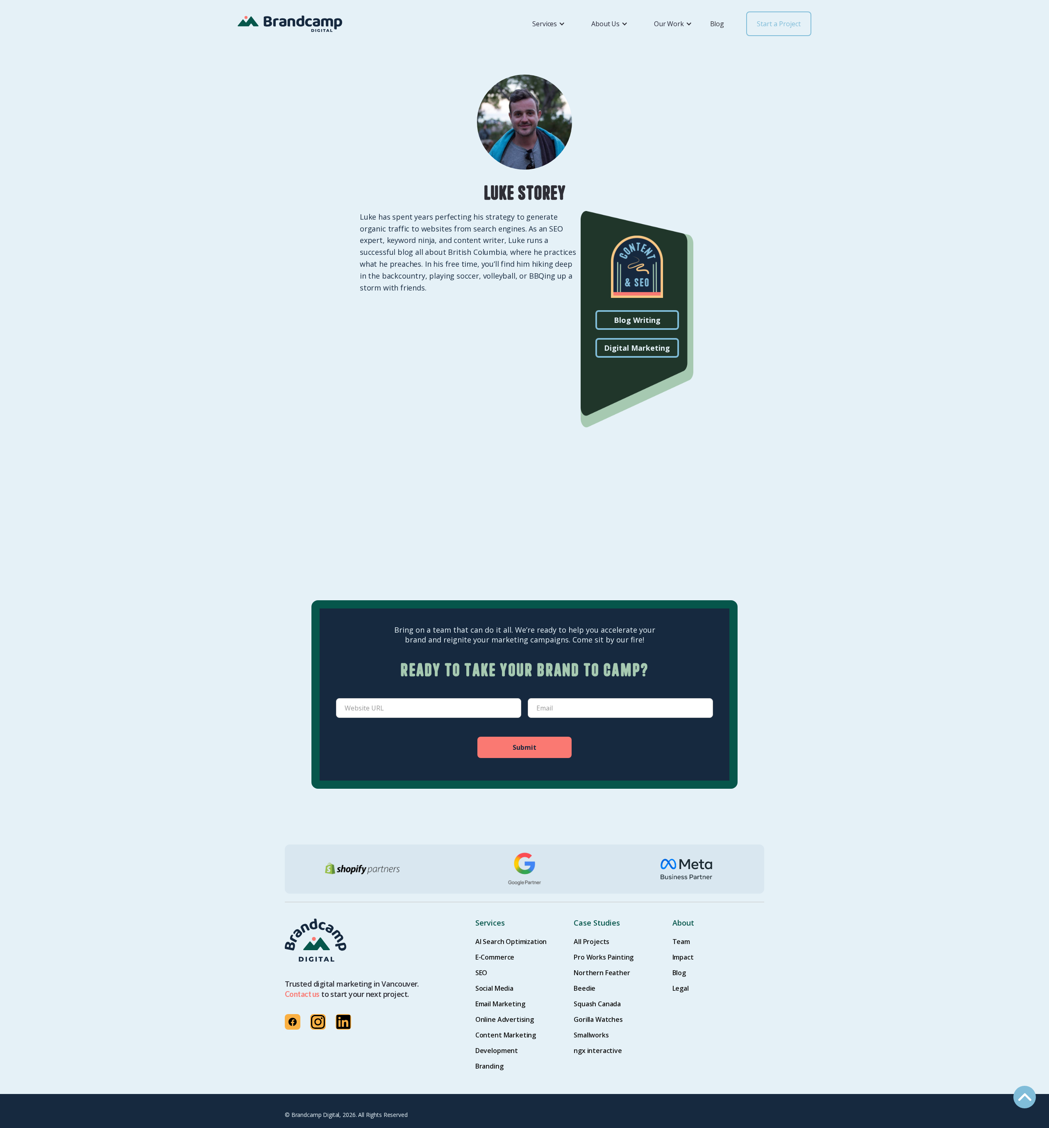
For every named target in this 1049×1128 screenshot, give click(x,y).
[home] (290, 23)
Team (681, 941)
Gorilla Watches (598, 1019)
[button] (543, 23)
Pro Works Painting (603, 957)
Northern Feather (602, 973)
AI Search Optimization (511, 941)
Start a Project (779, 23)
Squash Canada (597, 1004)
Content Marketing (505, 1035)
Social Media (494, 988)
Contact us (302, 994)
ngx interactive (598, 1050)
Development (496, 1050)
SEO (481, 973)
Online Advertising (504, 1019)
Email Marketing (500, 1004)
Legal (680, 988)
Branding (489, 1066)
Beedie (584, 988)
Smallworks (591, 1035)
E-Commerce (494, 957)
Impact (683, 957)
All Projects (591, 941)
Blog (717, 23)
